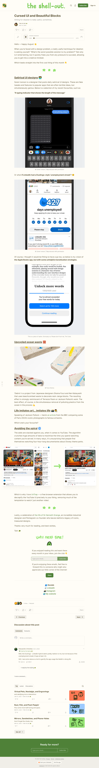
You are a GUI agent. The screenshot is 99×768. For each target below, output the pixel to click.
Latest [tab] (22, 686)
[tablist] (22, 631)
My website (51, 594)
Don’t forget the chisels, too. (23, 721)
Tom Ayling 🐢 (23, 23)
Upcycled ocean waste (28, 341)
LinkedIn (51, 588)
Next (78, 617)
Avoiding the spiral (25, 428)
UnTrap (34, 494)
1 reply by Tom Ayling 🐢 (28, 668)
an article (51, 415)
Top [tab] (16, 686)
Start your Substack (45, 762)
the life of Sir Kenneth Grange (47, 515)
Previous (22, 617)
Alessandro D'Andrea (25, 649)
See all (18, 732)
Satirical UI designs (26, 77)
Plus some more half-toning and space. (27, 708)
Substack (41, 766)
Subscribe (83, 5)
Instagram (51, 591)
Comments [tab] (18, 631)
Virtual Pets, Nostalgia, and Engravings (31, 691)
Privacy (48, 759)
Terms (52, 759)
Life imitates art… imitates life (32, 410)
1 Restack (31, 603)
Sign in (93, 5)
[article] (49, 695)
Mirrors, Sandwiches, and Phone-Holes (31, 718)
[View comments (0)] (33, 712)
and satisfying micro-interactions (25, 694)
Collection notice (59, 759)
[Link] (11, 77)
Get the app (57, 762)
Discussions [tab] (29, 686)
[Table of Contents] (2, 384)
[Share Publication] (75, 5)
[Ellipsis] (83, 648)
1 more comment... (20, 676)
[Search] (71, 5)
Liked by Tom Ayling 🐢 (27, 651)
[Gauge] (81, 37)
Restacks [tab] (27, 631)
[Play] (25, 37)
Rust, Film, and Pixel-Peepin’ (26, 705)
